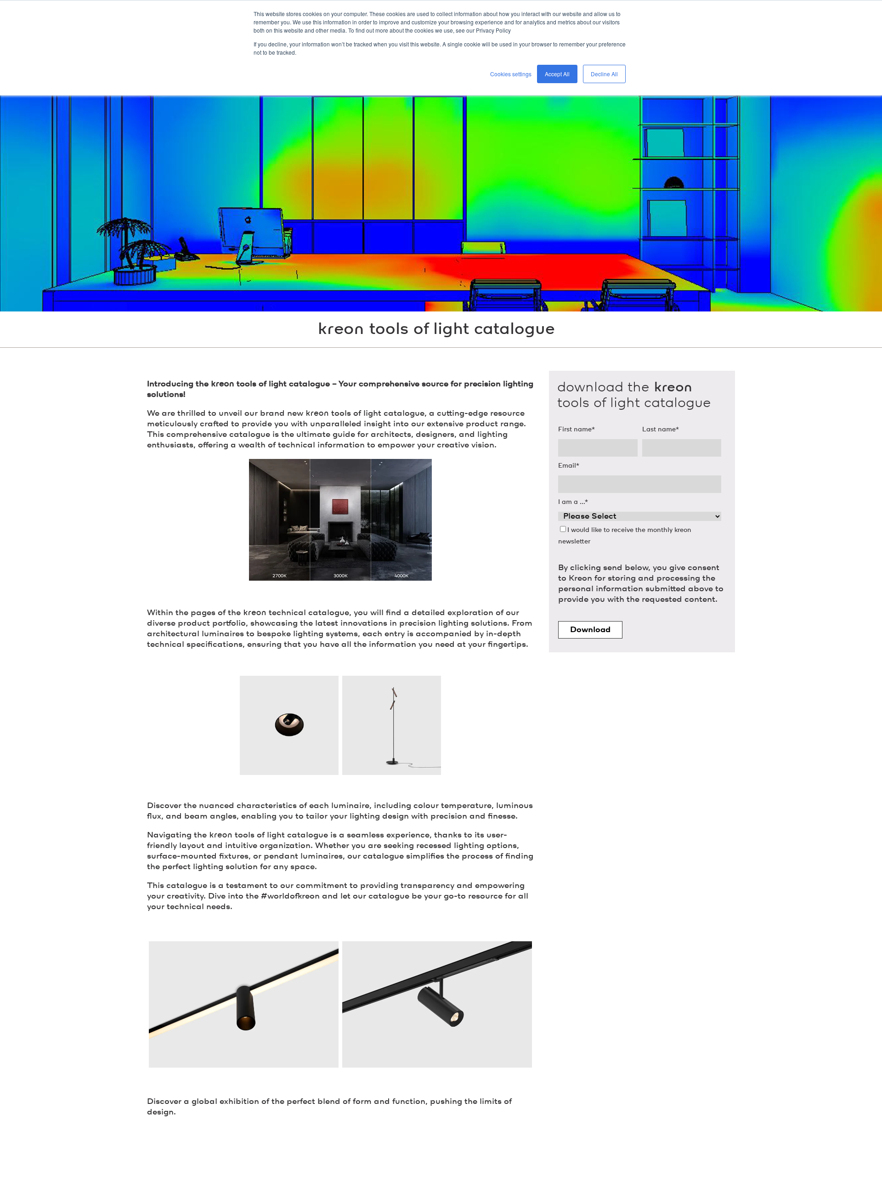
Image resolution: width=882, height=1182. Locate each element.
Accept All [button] (557, 74)
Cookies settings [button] (510, 74)
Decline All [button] (604, 74)
